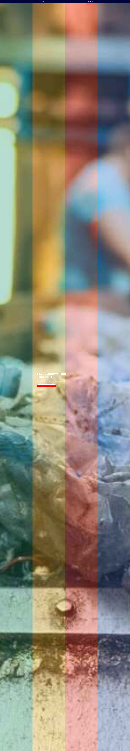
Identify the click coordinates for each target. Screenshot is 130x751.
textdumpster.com (46, 1)
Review (72, 3)
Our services (78, 3)
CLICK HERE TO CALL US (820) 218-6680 (46, 385)
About (84, 3)
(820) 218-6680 (40, 1)
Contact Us (90, 3)
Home (68, 3)
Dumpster (42, 3)
